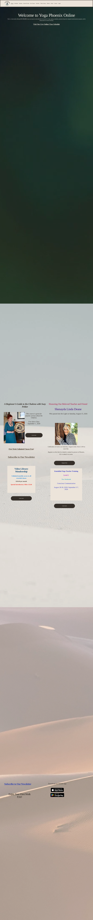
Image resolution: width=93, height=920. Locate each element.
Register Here (64, 462)
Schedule (16, 3)
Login (59, 3)
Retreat (48, 3)
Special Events (26, 3)
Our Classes (32, 3)
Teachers (37, 3)
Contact (55, 3)
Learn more (34, 435)
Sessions (20, 3)
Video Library (43, 3)
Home (12, 3)
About (52, 3)
